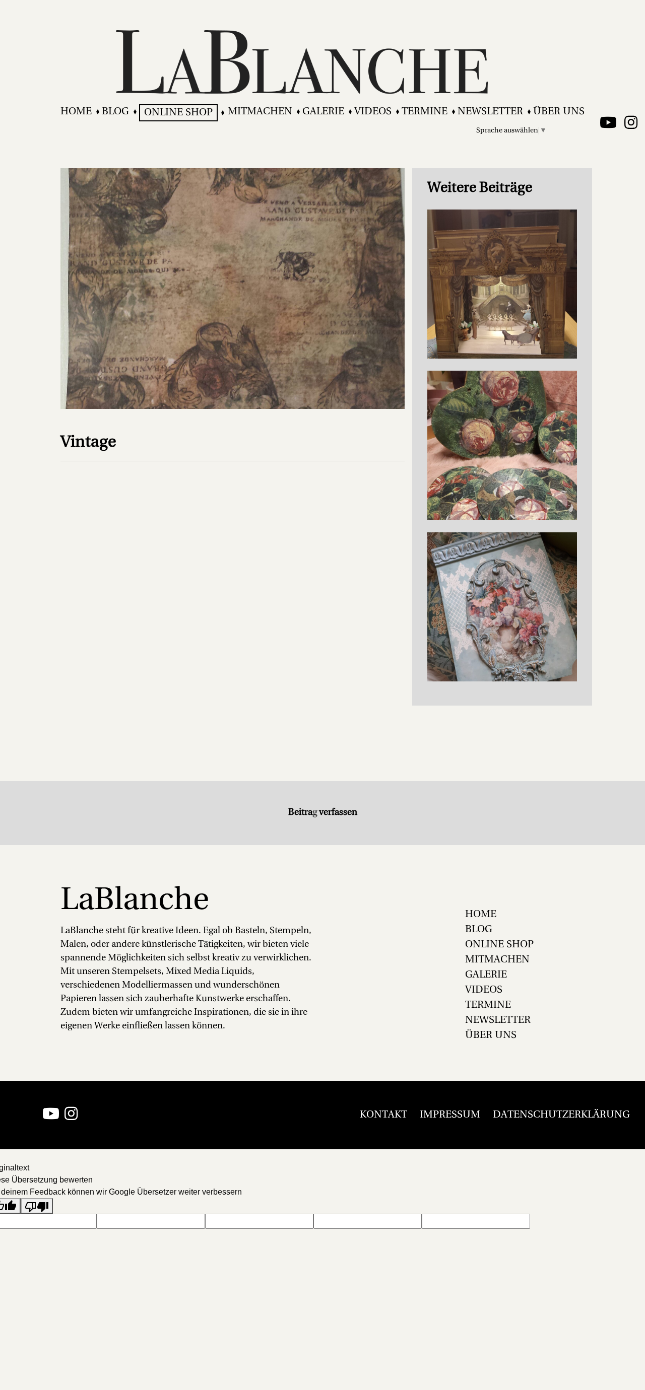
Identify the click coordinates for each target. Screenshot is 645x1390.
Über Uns (559, 112)
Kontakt (383, 1115)
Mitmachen (260, 112)
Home (76, 112)
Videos (373, 112)
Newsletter (490, 112)
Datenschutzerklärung (561, 1115)
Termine (424, 112)
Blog (115, 112)
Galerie (323, 112)
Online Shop (178, 113)
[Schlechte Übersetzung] (37, 1206)
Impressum (450, 1115)
